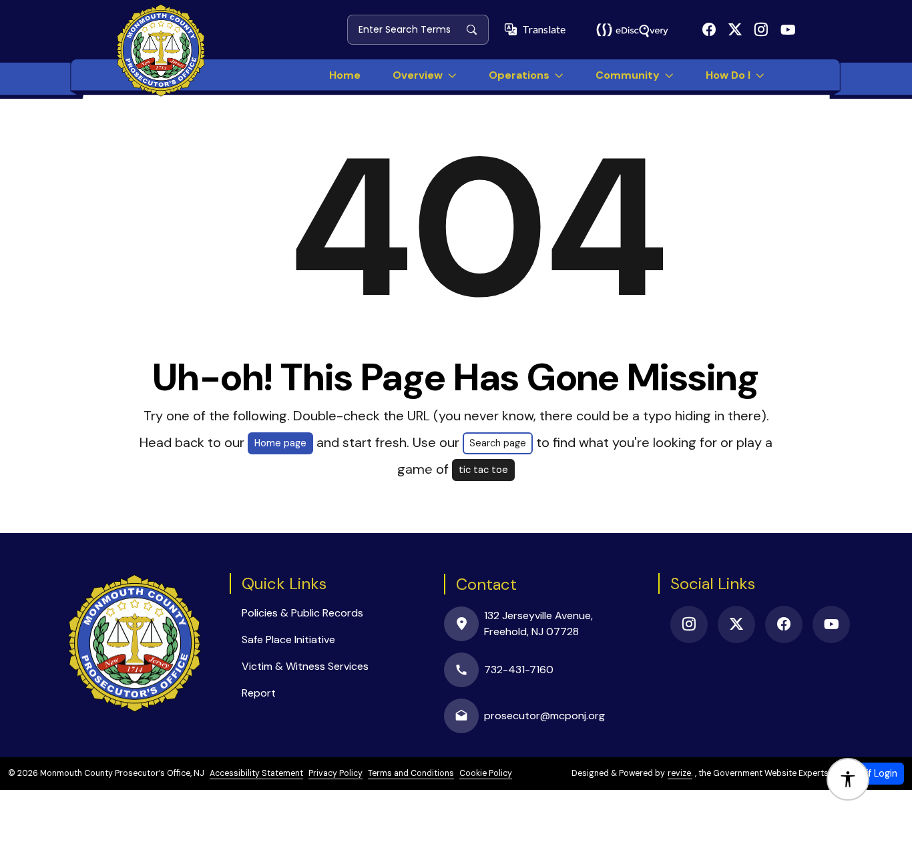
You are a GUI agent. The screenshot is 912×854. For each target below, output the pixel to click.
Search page (497, 443)
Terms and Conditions (411, 773)
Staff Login (873, 773)
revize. (680, 773)
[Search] (477, 29)
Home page (280, 443)
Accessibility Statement (256, 773)
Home (345, 75)
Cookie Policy (485, 773)
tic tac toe (483, 470)
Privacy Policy (335, 773)
